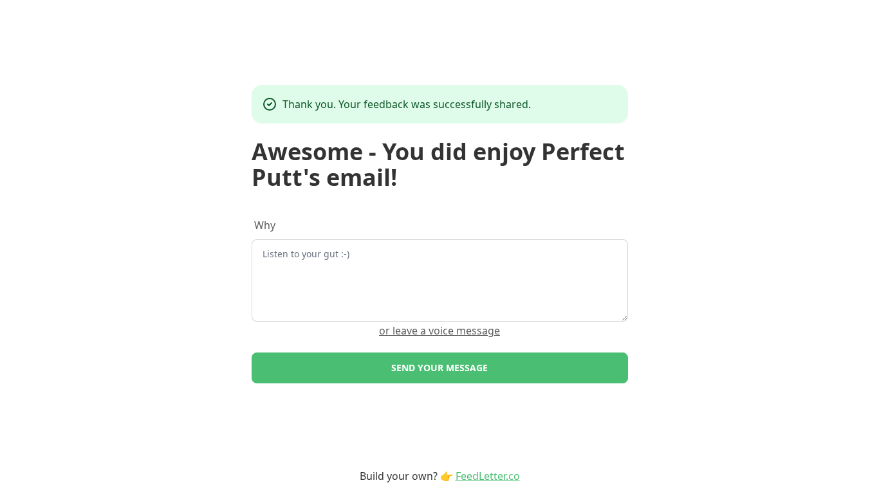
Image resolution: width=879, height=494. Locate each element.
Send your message (439, 367)
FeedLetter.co (488, 476)
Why (264, 225)
